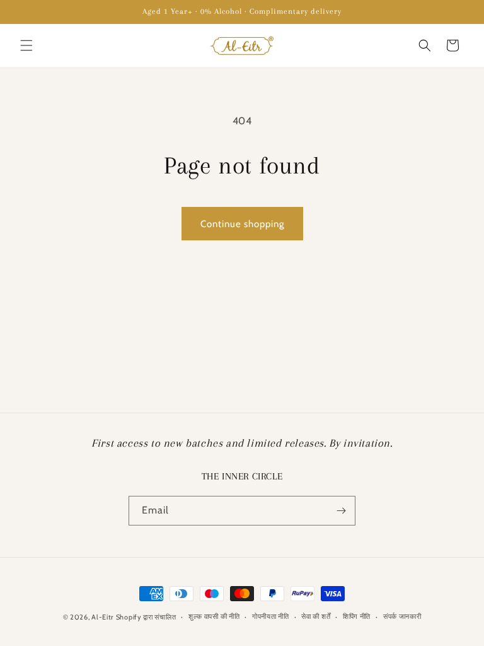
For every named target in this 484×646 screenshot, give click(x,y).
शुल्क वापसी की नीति (213, 616)
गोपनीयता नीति (270, 616)
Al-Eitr (102, 617)
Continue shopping (242, 224)
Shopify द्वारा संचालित (146, 617)
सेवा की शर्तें (315, 616)
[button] (26, 45)
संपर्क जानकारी (402, 616)
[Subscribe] (341, 511)
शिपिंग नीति (357, 616)
